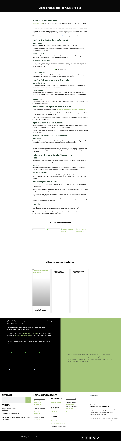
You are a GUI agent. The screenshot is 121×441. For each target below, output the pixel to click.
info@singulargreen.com (23, 335)
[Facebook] (94, 438)
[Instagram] (86, 438)
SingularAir (54, 409)
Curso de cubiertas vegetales (58, 423)
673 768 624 (35, 333)
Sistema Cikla (37, 413)
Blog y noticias (69, 408)
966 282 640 (26, 333)
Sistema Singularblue (56, 402)
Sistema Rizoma (37, 411)
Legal (43, 433)
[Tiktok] (98, 438)
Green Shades (37, 419)
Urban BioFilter (54, 411)
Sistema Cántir (37, 410)
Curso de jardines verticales (57, 418)
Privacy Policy (50, 433)
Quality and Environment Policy (78, 433)
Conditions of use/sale (62, 433)
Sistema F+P (37, 400)
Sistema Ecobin (37, 402)
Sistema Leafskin (38, 404)
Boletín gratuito (70, 404)
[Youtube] (82, 438)
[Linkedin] (90, 438)
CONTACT (91, 433)
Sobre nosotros (70, 410)
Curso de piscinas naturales (57, 420)
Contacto (68, 411)
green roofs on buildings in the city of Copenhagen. (71, 109)
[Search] (28, 400)
